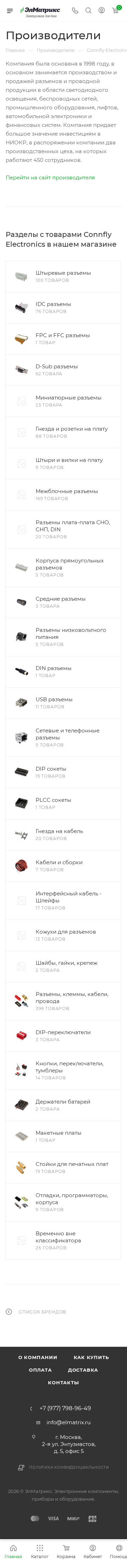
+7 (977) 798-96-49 (65, 1408)
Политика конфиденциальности (69, 1467)
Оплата (40, 1370)
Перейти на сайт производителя (50, 177)
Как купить (91, 1357)
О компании (38, 1357)
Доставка (83, 1370)
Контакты (63, 1382)
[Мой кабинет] (101, 11)
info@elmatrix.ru (69, 1422)
